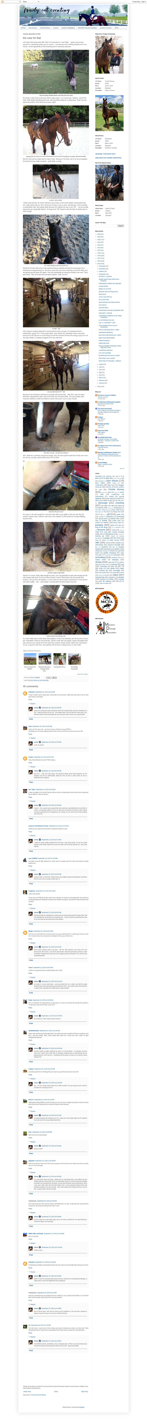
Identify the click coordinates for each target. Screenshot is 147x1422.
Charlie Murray (116, 489)
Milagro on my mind (105, 289)
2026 (99, 234)
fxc (104, 514)
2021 (99, 247)
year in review (104, 583)
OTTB (107, 83)
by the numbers (119, 487)
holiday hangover (104, 340)
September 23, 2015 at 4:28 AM (51, 1176)
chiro (109, 492)
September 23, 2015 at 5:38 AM (51, 1216)
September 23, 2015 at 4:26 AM (51, 1146)
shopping (115, 559)
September (102, 274)
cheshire (103, 492)
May (100, 372)
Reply (30, 699)
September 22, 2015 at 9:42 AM (51, 947)
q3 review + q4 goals (105, 276)
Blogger (81, 1407)
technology (103, 566)
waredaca (112, 577)
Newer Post (27, 1391)
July (100, 367)
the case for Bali (104, 299)
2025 (99, 237)
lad (123, 527)
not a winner (102, 305)
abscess (109, 476)
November (102, 269)
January (101, 383)
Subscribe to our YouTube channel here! (108, 158)
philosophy (46, 680)
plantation (105, 547)
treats (97, 572)
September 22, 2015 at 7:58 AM (48, 858)
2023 (99, 242)
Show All (122, 468)
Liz (29, 1325)
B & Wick (105, 478)
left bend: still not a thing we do (108, 291)
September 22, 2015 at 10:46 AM (52, 1048)
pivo (96, 547)
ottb (41, 680)
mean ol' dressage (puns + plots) (109, 330)
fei (120, 510)
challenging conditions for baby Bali (110, 283)
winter (111, 579)
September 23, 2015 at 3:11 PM (47, 1293)
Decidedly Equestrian (105, 437)
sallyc (122, 553)
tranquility (116, 570)
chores (122, 492)
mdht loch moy (101, 532)
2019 (99, 253)
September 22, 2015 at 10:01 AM (52, 981)
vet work (106, 575)
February (102, 380)
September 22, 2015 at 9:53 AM (43, 967)
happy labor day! (104, 343)
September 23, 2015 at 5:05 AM (47, 1201)
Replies (33, 704)
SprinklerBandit (33, 1030)
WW (117, 581)
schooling (100, 557)
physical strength (114, 545)
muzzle (113, 536)
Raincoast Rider (103, 430)
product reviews (106, 28)
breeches (108, 487)
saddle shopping (109, 553)
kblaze (112, 525)
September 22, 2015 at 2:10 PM (44, 1099)
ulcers (122, 572)
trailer (122, 568)
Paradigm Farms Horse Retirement (109, 446)
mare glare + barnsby (105, 313)
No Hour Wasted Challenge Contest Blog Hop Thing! (110, 346)
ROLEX (112, 551)
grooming (120, 516)
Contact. (100, 417)
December (102, 266)
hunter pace (116, 520)
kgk (120, 525)
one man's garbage (105, 353)
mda (121, 530)
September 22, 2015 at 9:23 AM (51, 912)
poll (113, 547)
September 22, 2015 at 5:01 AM (42, 726)
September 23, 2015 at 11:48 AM (45, 1262)
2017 (99, 258)
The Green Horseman (105, 408)
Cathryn (31, 1069)
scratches (114, 557)
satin (100, 555)
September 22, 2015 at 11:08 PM (45, 1161)
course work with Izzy (105, 297)
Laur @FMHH (32, 858)
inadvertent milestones (106, 332)
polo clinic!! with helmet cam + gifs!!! (110, 335)
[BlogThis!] (49, 678)
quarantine (107, 549)
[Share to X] (51, 678)
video (115, 575)
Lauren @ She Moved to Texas (38, 826)
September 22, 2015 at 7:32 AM (51, 840)
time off (114, 566)
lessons (101, 529)
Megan (30, 931)
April (100, 375)
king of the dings (101, 527)
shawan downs (100, 559)
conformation (99, 496)
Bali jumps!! (102, 294)
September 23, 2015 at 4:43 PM (51, 1308)
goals (118, 514)
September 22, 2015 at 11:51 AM (52, 1083)
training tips (103, 570)
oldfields (104, 540)
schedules (116, 555)
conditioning (115, 494)
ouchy (108, 543)
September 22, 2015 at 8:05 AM (51, 874)
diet (111, 500)
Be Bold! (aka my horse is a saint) (109, 355)
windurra (102, 579)
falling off (121, 506)
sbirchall (108, 555)
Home (23, 28)
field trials (98, 512)
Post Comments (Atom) (38, 1395)
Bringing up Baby (103, 424)
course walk (109, 498)
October (101, 271)
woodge (121, 579)
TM (123, 566)
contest (111, 496)
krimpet (118, 527)
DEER (105, 500)
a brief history (45, 28)
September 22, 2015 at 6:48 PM (42, 1132)
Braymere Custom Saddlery (107, 395)
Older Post (84, 1391)
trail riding (110, 568)
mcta (114, 530)
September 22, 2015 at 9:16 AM (45, 891)
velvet (100, 575)
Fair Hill (111, 506)
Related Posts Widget (82, 674)
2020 (99, 250)
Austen (30, 757)
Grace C (31, 1099)
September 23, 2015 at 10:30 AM (52, 1247)
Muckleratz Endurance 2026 (105, 403)
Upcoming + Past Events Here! (105, 154)
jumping (99, 525)
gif (38, 680)
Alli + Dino (31, 789)
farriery (100, 508)
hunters (97, 522)
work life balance (105, 581)
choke (116, 492)
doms (122, 500)
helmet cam (115, 518)
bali (29, 680)
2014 (99, 386)
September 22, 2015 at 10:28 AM (43, 1000)
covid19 (118, 498)
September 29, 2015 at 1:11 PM (51, 1341)
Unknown (31, 692)
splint (109, 562)
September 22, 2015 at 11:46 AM (44, 1069)
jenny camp (117, 522)
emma (36, 708)
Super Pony (101, 425)
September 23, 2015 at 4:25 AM (51, 1115)
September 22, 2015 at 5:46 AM (45, 789)
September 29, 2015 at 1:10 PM (41, 1325)
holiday (104, 520)
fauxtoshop (117, 508)
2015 (99, 264)
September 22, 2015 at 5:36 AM (51, 771)
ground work (103, 518)
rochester (105, 551)
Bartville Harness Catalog (87, 28)
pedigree (118, 543)
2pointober (98, 476)
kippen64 (31, 1161)
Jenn (30, 726)
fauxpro (110, 508)
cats (100, 489)
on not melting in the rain (106, 320)
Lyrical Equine (102, 462)
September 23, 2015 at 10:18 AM (54, 1233)
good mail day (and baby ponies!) (109, 302)
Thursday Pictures (103, 447)
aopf (117, 476)
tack (122, 564)
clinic (102, 494)
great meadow (99, 516)
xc (123, 581)
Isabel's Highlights (68, 28)
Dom (30, 1132)
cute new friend (103, 307)
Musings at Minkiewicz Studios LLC (109, 452)
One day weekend (103, 397)
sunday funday (103, 286)
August (101, 364)
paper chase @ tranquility (107, 338)
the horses (33, 28)
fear (113, 510)
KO (112, 527)
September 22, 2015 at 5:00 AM (45, 692)
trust (114, 572)
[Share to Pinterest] (56, 678)
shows (98, 562)
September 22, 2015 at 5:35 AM (51, 708)
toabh (101, 568)
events (55, 28)
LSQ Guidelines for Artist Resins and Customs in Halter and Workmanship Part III (109, 456)
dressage (102, 503)
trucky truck (105, 572)
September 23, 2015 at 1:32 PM (51, 1276)
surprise (114, 564)
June (100, 369)
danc (97, 500)
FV (99, 514)
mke (101, 534)
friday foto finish (119, 512)
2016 (99, 261)
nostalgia (106, 538)
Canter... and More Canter (105, 464)
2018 (99, 255)
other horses (114, 540)
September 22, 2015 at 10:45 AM (52, 1016)
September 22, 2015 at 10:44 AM (49, 1030)
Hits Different (101, 419)
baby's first (116, 478)
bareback (101, 481)
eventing (120, 503)
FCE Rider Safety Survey (102, 510)
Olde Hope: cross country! (107, 358)
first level (107, 512)
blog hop (110, 485)
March (101, 377)
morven (120, 534)
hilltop (96, 520)
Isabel (106, 522)
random (117, 549)
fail (102, 506)
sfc (121, 557)
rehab (97, 551)
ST (115, 562)
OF (115, 538)
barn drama (34, 680)
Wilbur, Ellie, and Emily (35, 1233)
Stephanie (31, 891)
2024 (99, 239)
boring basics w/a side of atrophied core (111, 310)
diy (116, 500)
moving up (99, 536)
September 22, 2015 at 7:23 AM (59, 826)
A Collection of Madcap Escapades (109, 402)
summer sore (105, 564)
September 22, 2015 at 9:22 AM (43, 931)
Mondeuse (109, 534)
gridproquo (109, 516)
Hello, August (101, 432)
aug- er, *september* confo (107, 323)
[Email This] (47, 678)
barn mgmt (100, 483)
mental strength (118, 532)
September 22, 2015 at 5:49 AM (51, 805)
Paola (30, 1000)
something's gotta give (106, 350)
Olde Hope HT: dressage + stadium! (110, 361)
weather (121, 577)
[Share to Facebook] (53, 678)
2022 (99, 245)
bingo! (114, 483)
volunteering (99, 577)
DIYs (116, 28)
